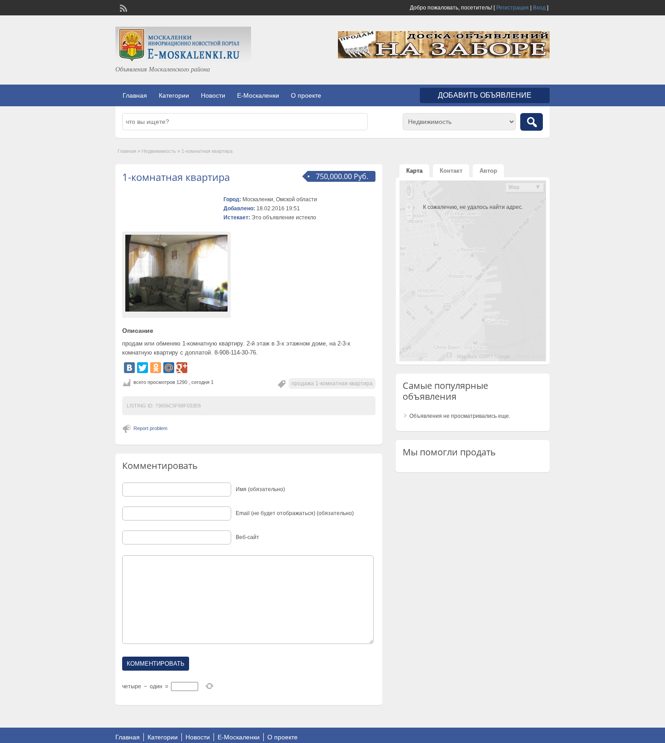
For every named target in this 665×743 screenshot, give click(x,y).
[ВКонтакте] (129, 367)
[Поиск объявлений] (531, 122)
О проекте (306, 95)
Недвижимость (159, 151)
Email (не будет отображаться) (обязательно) (295, 513)
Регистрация (512, 8)
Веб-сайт (247, 537)
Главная (135, 95)
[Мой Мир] (168, 367)
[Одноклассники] (155, 367)
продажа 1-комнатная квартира (332, 383)
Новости (213, 95)
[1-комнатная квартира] (176, 273)
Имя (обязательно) (260, 489)
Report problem (150, 428)
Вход (539, 8)
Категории (174, 95)
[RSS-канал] (122, 7)
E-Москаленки (258, 95)
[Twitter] (142, 367)
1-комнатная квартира (176, 177)
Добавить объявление (485, 95)
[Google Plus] (181, 367)
